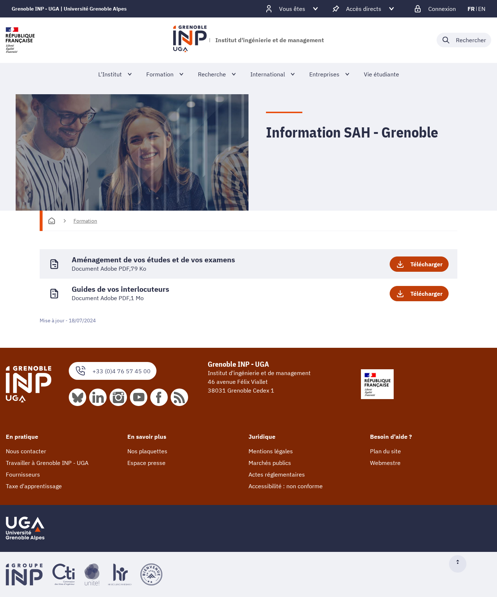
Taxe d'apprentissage (34, 486)
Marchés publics (270, 462)
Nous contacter (26, 451)
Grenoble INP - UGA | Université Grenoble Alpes (69, 8)
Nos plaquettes (147, 451)
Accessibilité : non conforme (286, 486)
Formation (85, 221)
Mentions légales (271, 451)
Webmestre (385, 462)
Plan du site (385, 451)
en (481, 8)
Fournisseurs (23, 474)
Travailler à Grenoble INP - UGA (47, 462)
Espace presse (146, 462)
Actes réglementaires (277, 474)
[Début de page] (460, 564)
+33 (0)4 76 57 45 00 (121, 371)
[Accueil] (51, 220)
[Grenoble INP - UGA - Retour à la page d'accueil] (189, 40)
